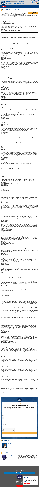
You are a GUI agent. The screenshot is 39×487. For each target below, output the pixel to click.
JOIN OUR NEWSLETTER (19, 472)
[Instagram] (36, 2)
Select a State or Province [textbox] (7, 427)
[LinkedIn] (34, 2)
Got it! (27, 483)
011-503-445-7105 (21, 470)
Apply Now (4, 6)
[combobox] (3, 418)
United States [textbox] (4, 424)
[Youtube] (31, 2)
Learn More (26, 481)
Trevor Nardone (10, 455)
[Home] (3, 3)
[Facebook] (35, 2)
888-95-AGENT (23, 469)
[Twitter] (32, 2)
